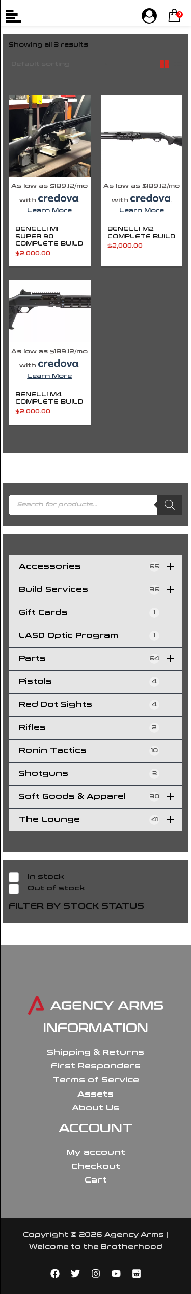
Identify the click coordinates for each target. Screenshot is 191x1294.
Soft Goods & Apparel (89, 796)
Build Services (89, 589)
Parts (89, 658)
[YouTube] (116, 1273)
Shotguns (88, 773)
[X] (75, 1273)
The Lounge (88, 819)
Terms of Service (95, 1079)
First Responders (96, 1065)
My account (95, 1152)
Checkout (95, 1166)
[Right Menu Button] (149, 16)
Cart (96, 1180)
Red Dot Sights (88, 704)
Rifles (88, 727)
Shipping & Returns (95, 1052)
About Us (95, 1107)
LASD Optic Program (87, 635)
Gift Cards (87, 612)
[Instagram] (95, 1273)
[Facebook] (55, 1273)
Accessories (89, 566)
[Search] (169, 505)
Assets (95, 1094)
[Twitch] (136, 1273)
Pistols (88, 681)
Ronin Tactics (88, 750)
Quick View (49, 170)
